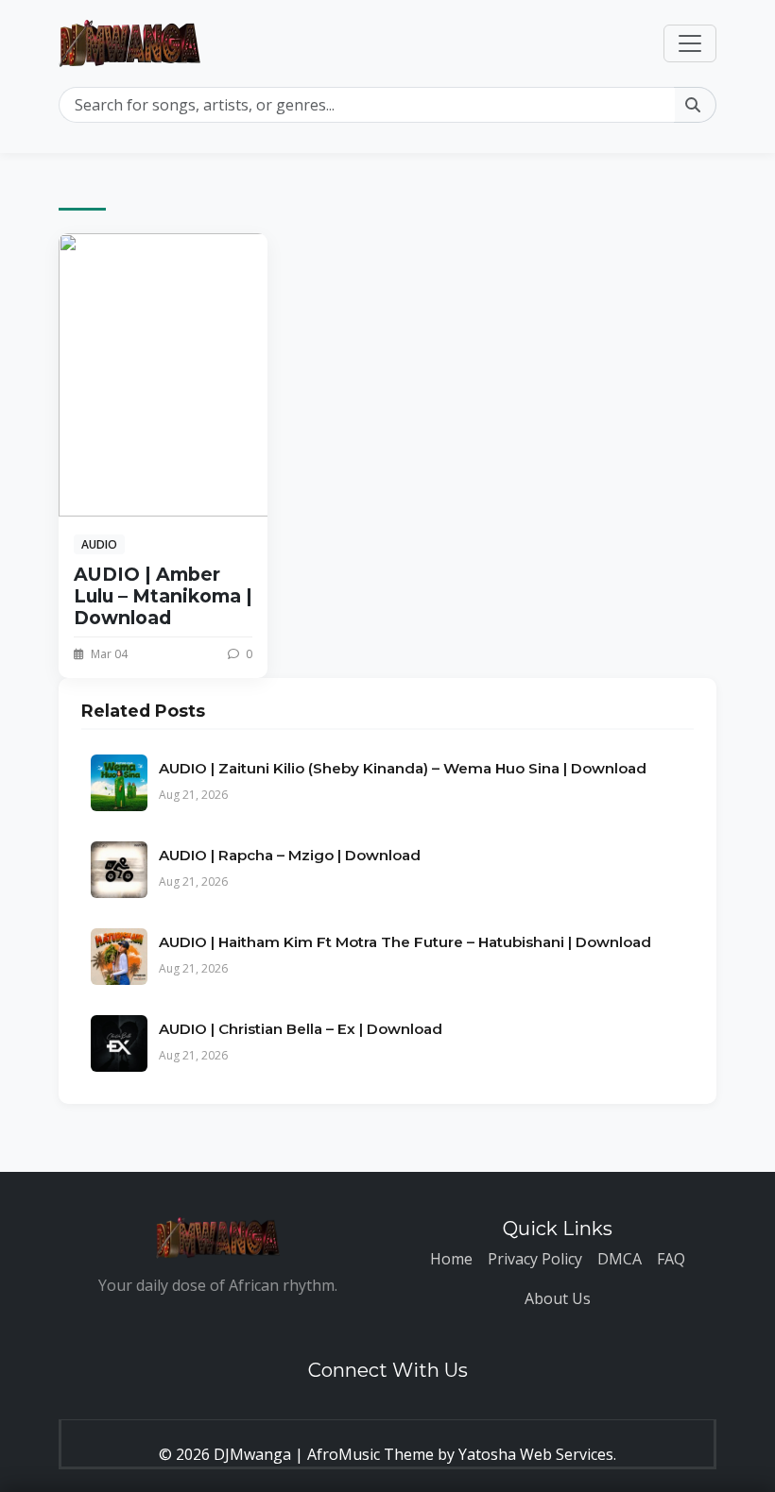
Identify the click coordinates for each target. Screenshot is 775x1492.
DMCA (619, 1258)
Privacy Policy (535, 1258)
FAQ (671, 1258)
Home (451, 1258)
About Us (558, 1298)
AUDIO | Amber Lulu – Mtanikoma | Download (163, 596)
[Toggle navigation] (689, 43)
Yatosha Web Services (535, 1454)
